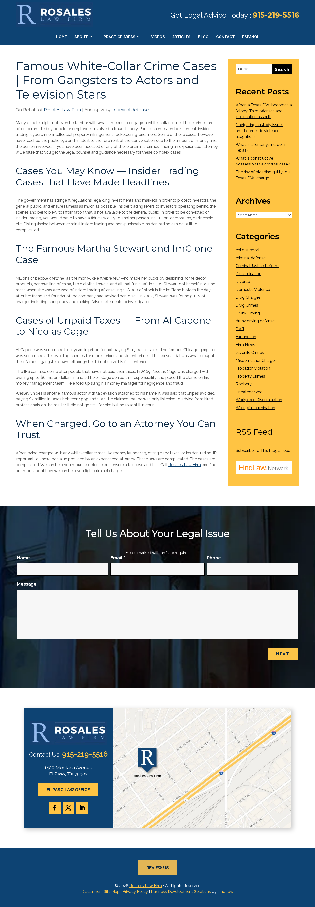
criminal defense (131, 109)
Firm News (245, 344)
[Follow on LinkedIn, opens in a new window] (82, 808)
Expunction (246, 336)
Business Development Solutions (181, 891)
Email (117, 557)
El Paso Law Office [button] (68, 789)
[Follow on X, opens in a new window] (68, 808)
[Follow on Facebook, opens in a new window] (55, 808)
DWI (240, 329)
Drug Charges (248, 297)
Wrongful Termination (255, 407)
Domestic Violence (253, 289)
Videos (158, 37)
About (81, 37)
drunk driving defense (255, 321)
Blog (203, 37)
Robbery (244, 384)
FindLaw (225, 891)
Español (250, 37)
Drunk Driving (248, 313)
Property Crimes (250, 376)
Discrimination (248, 273)
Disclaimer (91, 891)
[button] (310, 871)
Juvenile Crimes (250, 352)
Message (27, 584)
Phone (214, 557)
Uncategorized (249, 392)
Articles (181, 37)
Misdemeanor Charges (256, 360)
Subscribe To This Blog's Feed (263, 450)
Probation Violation (253, 368)
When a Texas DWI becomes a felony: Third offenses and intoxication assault (264, 111)
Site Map (112, 891)
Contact (225, 37)
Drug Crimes (247, 305)
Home (61, 37)
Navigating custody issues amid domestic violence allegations (260, 130)
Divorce (243, 281)
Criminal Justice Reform (257, 266)
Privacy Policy (135, 891)
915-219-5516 (276, 15)
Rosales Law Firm (62, 109)
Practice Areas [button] (119, 37)
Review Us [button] (157, 867)
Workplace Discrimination (259, 399)
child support (248, 250)
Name (23, 557)
